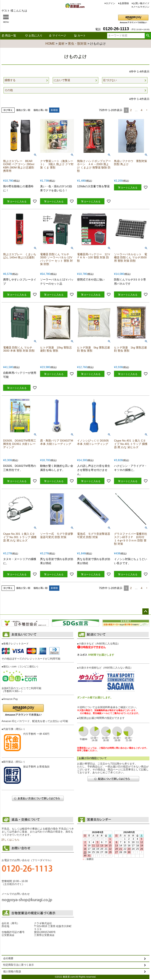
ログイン (110, 3)
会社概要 (8, 958)
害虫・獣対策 (77, 43)
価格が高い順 (40, 110)
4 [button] (141, 110)
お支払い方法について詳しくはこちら (38, 798)
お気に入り (35, 35)
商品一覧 (10, 35)
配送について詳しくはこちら (113, 778)
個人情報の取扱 (12, 971)
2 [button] (131, 110)
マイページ (59, 35)
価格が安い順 (23, 110)
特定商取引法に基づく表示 (18, 965)
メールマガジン (141, 6)
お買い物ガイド (141, 3)
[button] (146, 110)
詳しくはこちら (10, 839)
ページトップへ (145, 611)
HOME (50, 43)
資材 (61, 43)
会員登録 (124, 3)
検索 (148, 35)
